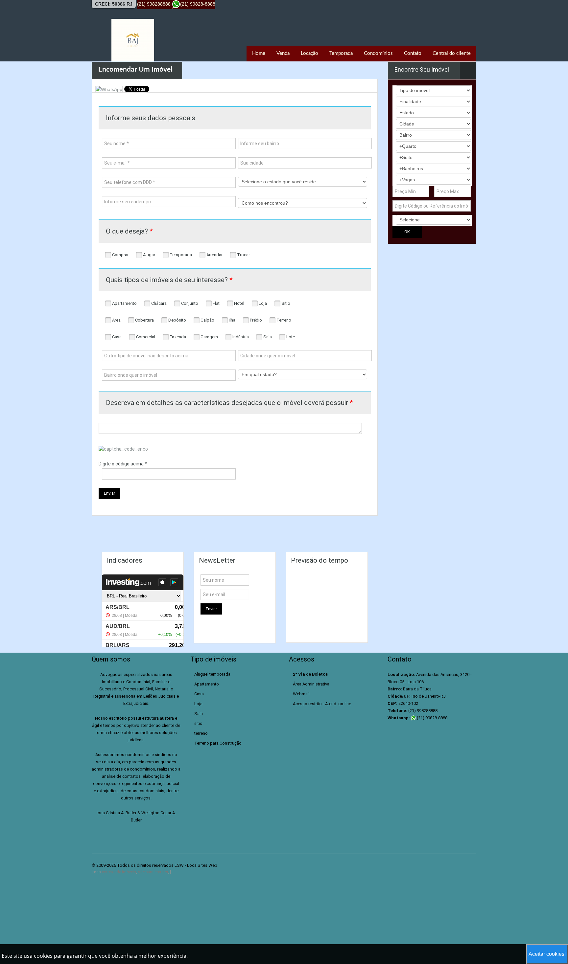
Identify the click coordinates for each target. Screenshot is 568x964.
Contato (412, 53)
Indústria (240, 336)
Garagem (209, 336)
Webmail (301, 693)
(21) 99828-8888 (431, 717)
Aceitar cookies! (547, 954)
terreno (201, 733)
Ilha (231, 320)
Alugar (148, 254)
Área (116, 320)
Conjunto (189, 303)
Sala (267, 336)
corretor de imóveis (119, 872)
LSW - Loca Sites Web (196, 865)
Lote (290, 336)
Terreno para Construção (218, 743)
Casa (116, 336)
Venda (283, 53)
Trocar (243, 254)
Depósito (176, 320)
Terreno (283, 320)
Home (258, 53)
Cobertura (144, 320)
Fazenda (177, 336)
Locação (309, 53)
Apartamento (124, 303)
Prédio (255, 320)
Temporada (341, 53)
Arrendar (214, 254)
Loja (262, 303)
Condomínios (378, 53)
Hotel (238, 303)
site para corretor (153, 872)
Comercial (145, 336)
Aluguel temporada (212, 674)
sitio (198, 723)
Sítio (285, 303)
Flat (216, 303)
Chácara (158, 303)
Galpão (207, 320)
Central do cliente (452, 53)
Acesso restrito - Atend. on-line (322, 703)
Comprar (120, 254)
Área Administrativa (311, 684)
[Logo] (132, 40)
